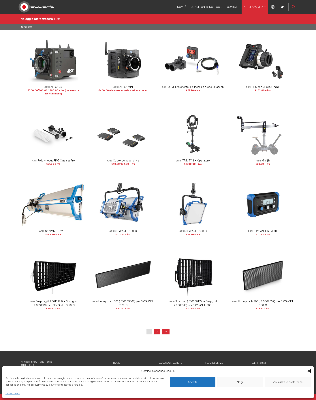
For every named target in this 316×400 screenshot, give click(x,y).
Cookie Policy (12, 393)
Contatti (233, 6)
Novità (181, 6)
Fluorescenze (214, 362)
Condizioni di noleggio (207, 6)
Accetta (193, 382)
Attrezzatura (253, 6)
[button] (309, 371)
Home (116, 362)
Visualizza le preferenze (288, 382)
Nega (240, 382)
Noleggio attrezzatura (36, 19)
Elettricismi (259, 362)
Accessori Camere (170, 362)
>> (165, 331)
